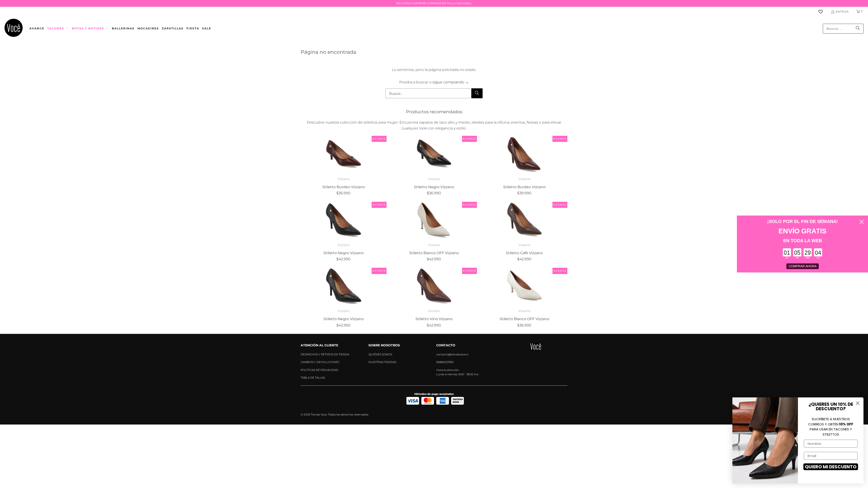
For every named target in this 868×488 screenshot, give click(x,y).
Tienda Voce (319, 414)
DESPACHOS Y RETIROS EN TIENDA (325, 354)
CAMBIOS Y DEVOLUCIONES (320, 362)
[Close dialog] (861, 221)
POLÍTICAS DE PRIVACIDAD (319, 370)
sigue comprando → (450, 82)
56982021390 (445, 362)
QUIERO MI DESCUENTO (830, 467)
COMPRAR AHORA (802, 266)
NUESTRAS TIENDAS (382, 362)
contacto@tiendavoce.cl (452, 354)
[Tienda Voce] (14, 28)
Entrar (842, 11)
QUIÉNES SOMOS (380, 354)
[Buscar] (857, 29)
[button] (58, 28)
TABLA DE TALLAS (313, 377)
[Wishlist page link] (823, 11)
